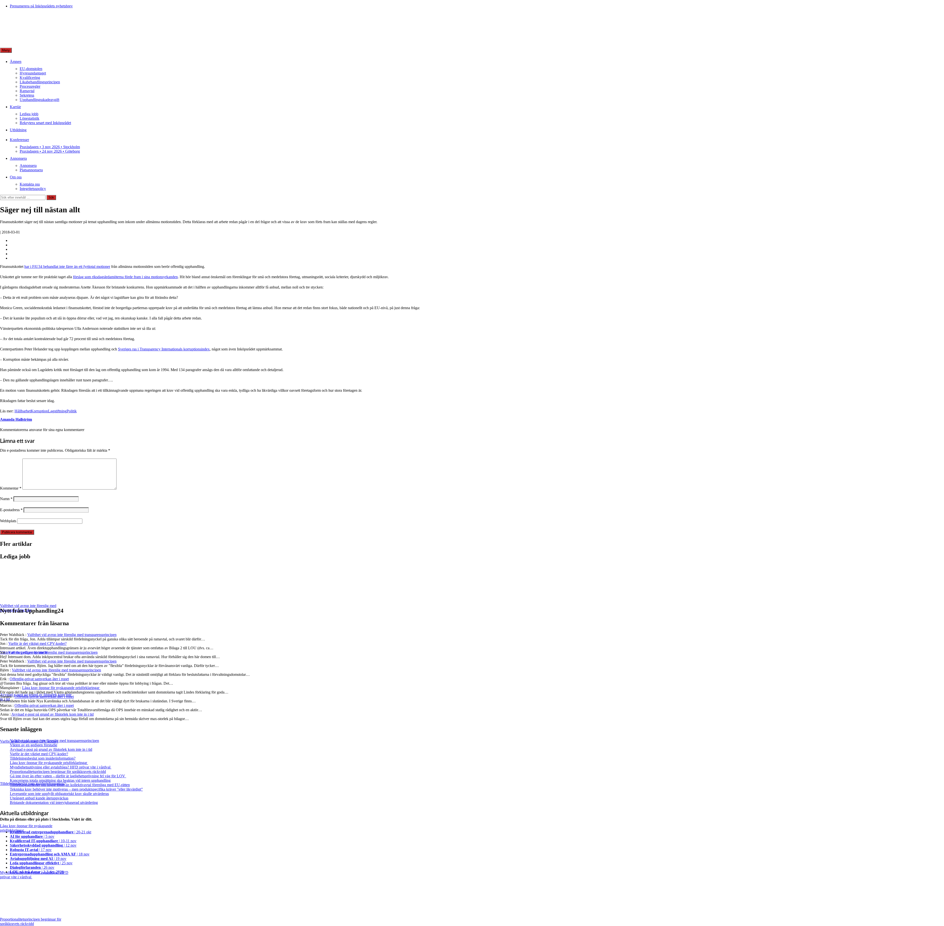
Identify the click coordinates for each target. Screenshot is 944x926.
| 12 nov (43, 845)
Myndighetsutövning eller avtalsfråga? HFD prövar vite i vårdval (60, 767)
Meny (6, 50)
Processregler (30, 86)
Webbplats (8, 521)
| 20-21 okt (50, 832)
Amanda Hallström (16, 419)
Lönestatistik (29, 118)
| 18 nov (49, 854)
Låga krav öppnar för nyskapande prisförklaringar (61, 688)
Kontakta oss (30, 184)
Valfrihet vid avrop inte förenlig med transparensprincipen (72, 635)
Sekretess (27, 95)
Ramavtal (27, 91)
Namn (6, 499)
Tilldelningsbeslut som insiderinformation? (42, 758)
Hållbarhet (23, 411)
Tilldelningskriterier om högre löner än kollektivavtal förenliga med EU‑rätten (70, 785)
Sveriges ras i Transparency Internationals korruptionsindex (164, 349)
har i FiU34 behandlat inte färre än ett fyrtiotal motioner (67, 266)
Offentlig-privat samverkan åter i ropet (39, 679)
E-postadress (11, 510)
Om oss (16, 177)
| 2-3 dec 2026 (37, 872)
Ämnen (15, 61)
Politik (72, 411)
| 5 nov (32, 836)
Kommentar (10, 488)
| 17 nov (31, 850)
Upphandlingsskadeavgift (39, 100)
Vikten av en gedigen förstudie (33, 745)
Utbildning (18, 130)
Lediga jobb (29, 114)
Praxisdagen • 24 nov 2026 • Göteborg (50, 151)
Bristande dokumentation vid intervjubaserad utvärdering (54, 802)
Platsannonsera (31, 170)
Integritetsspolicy (33, 189)
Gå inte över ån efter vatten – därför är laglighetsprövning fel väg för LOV (68, 776)
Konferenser (19, 140)
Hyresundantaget (33, 73)
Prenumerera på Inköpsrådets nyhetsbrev (41, 6)
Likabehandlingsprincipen (40, 82)
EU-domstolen (31, 69)
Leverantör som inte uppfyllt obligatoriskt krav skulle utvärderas (59, 794)
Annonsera (18, 158)
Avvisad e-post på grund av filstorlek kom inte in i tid (52, 714)
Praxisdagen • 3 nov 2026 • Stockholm (50, 147)
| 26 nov (32, 867)
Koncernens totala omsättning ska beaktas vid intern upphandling (60, 780)
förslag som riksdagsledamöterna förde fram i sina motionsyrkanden (125, 277)
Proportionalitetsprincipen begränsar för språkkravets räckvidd (58, 771)
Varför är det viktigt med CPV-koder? (37, 643)
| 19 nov (38, 858)
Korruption (39, 411)
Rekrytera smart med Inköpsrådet (45, 123)
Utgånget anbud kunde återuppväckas (39, 798)
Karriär (15, 107)
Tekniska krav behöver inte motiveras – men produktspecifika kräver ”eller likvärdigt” (76, 789)
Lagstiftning (57, 411)
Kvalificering (30, 77)
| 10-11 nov (43, 841)
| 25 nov (41, 863)
